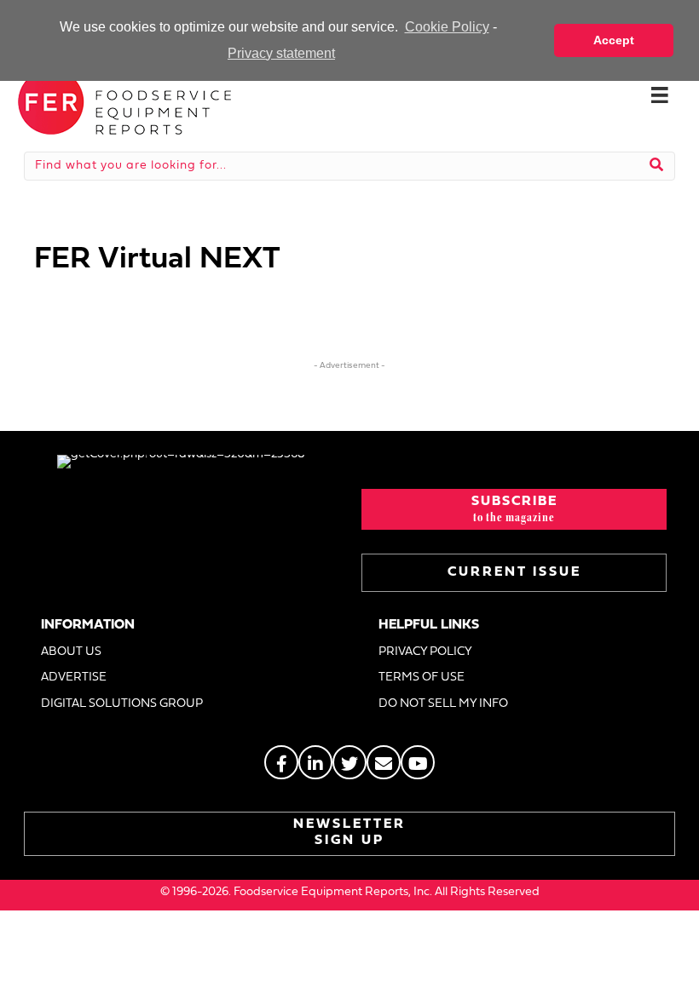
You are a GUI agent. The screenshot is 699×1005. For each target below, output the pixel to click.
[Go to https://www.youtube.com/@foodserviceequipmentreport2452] (418, 762)
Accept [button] (613, 40)
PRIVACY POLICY (425, 652)
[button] (514, 509)
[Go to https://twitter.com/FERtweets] (349, 762)
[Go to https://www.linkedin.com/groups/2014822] (315, 762)
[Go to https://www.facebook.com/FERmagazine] (281, 762)
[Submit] (656, 166)
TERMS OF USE (421, 677)
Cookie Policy (446, 27)
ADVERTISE (74, 677)
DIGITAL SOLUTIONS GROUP (122, 704)
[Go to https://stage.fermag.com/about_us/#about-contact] (384, 762)
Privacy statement (281, 53)
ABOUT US (71, 652)
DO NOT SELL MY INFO (443, 704)
